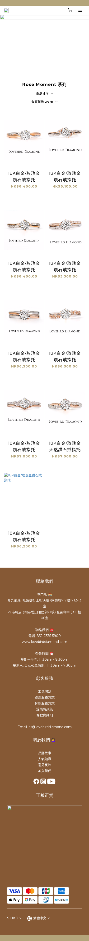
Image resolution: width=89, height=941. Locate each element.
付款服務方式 (45, 703)
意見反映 (44, 765)
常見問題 (44, 691)
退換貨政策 (44, 709)
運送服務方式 (45, 697)
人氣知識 (44, 759)
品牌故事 (44, 753)
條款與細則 (44, 715)
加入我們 (44, 771)
